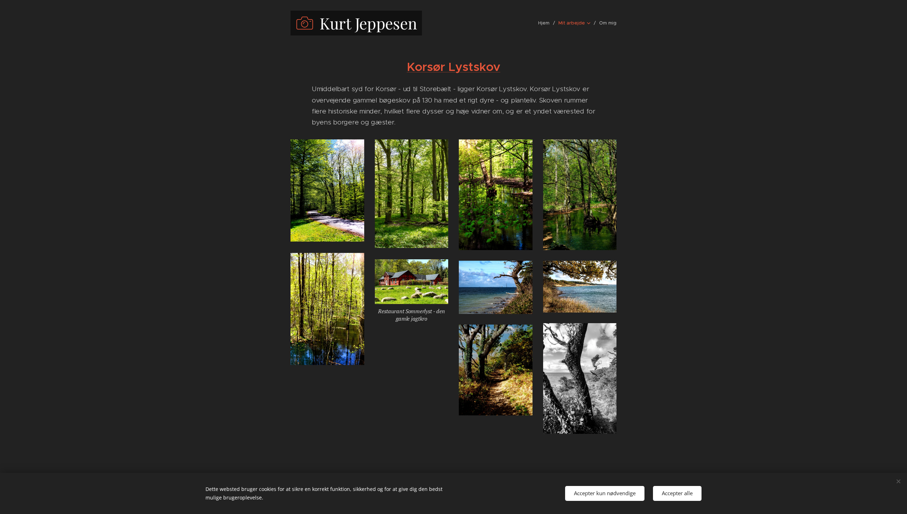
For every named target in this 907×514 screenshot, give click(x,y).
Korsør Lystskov (453, 66)
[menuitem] (545, 23)
